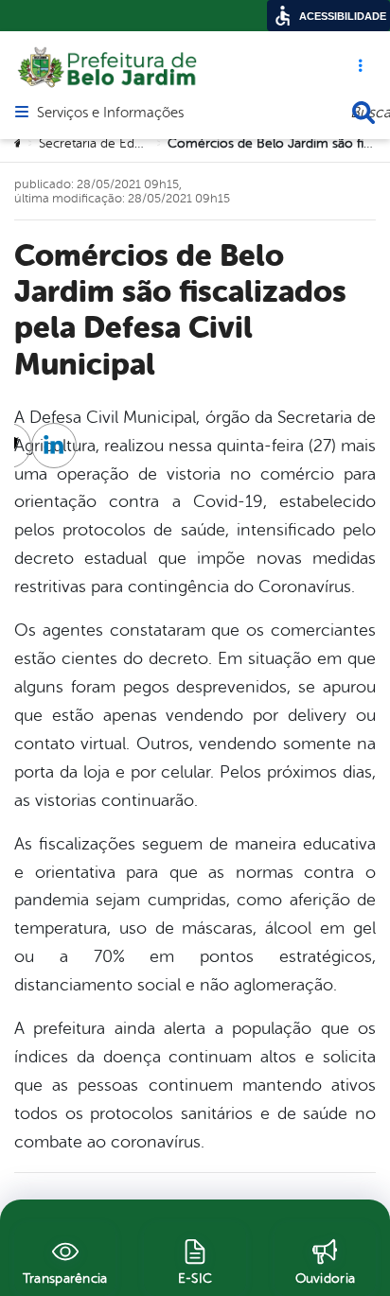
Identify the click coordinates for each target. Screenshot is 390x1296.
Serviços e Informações (110, 113)
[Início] (20, 143)
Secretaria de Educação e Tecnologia (148, 143)
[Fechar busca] (363, 112)
